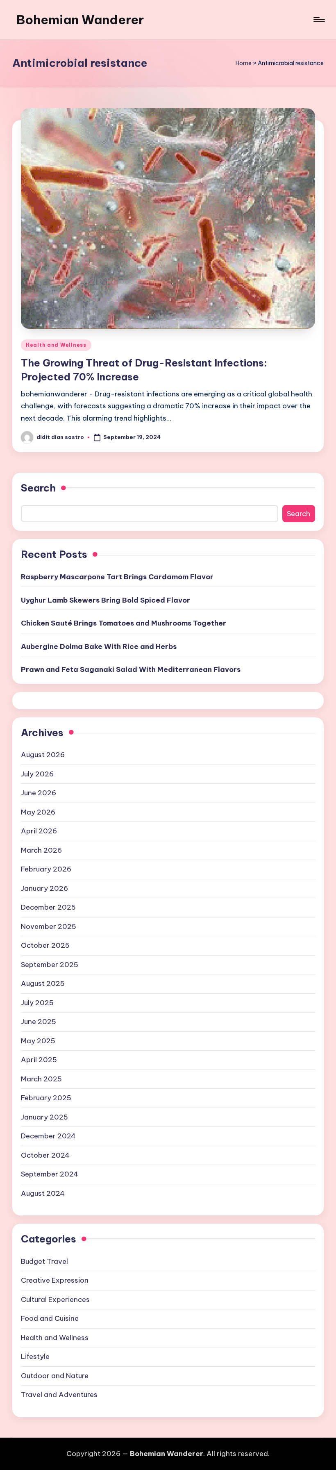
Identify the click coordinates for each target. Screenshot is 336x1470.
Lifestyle (35, 1356)
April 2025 (39, 1059)
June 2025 (38, 1021)
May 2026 (38, 812)
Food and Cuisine (50, 1318)
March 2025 (41, 1078)
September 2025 (49, 964)
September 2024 (49, 1174)
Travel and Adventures (59, 1394)
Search (38, 488)
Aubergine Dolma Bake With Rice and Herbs (99, 646)
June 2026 (38, 792)
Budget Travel (44, 1261)
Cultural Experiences (55, 1299)
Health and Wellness (56, 345)
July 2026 (37, 773)
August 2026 (43, 754)
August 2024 (43, 1193)
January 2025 (44, 1117)
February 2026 (46, 869)
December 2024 (48, 1135)
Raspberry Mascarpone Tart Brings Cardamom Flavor (117, 576)
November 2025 (48, 926)
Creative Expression (55, 1280)
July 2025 (37, 1002)
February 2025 (46, 1097)
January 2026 (44, 888)
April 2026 (39, 830)
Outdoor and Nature (55, 1375)
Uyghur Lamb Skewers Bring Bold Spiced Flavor (105, 600)
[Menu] (318, 20)
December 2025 (48, 907)
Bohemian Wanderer (80, 19)
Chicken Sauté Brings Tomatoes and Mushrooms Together (123, 623)
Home (244, 63)
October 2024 (45, 1155)
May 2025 (38, 1040)
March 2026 (41, 850)
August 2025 (43, 983)
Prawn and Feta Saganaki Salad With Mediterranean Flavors (131, 669)
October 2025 (45, 945)
